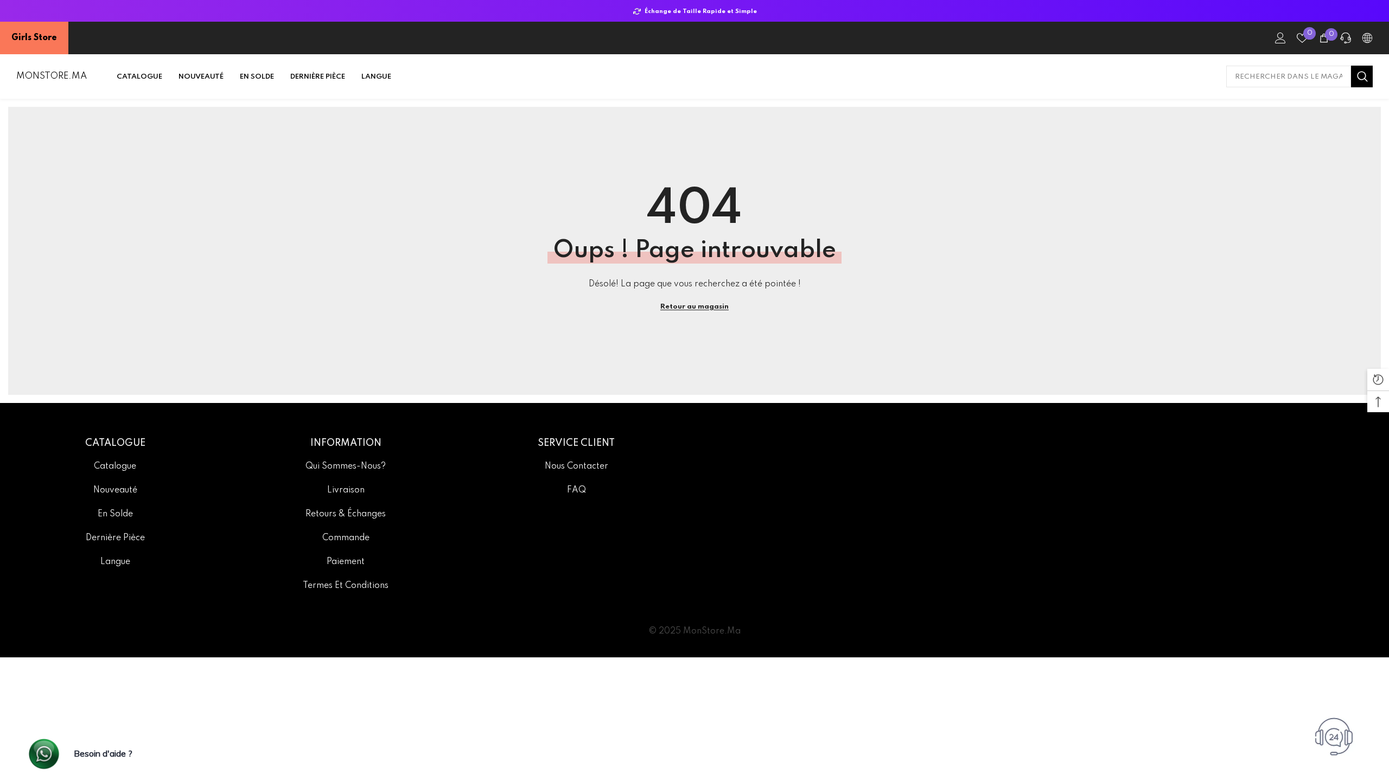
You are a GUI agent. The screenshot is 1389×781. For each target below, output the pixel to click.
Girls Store (34, 38)
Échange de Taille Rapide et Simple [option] (699, 11)
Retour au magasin (694, 306)
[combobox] (1288, 76)
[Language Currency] (1367, 38)
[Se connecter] (1280, 38)
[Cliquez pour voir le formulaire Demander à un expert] (1335, 734)
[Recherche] (1299, 76)
